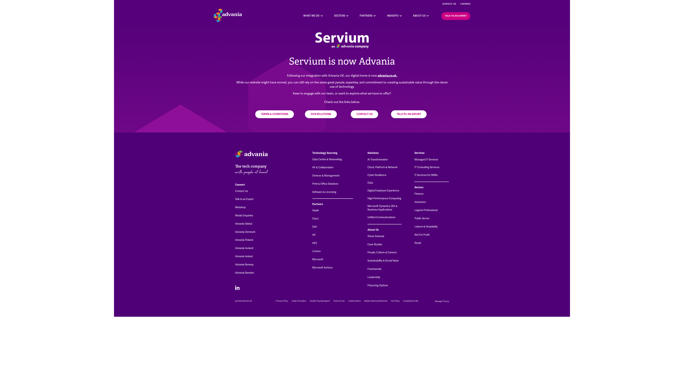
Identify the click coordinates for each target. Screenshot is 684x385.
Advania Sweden (244, 272)
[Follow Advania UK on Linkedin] (237, 287)
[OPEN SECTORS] (347, 16)
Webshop (240, 207)
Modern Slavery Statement (375, 301)
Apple (315, 210)
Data (370, 182)
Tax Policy (395, 301)
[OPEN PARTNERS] (375, 16)
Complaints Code (410, 301)
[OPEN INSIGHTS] (400, 16)
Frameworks (374, 269)
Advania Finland (244, 240)
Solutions (373, 153)
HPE (314, 243)
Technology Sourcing (324, 153)
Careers (465, 3)
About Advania (375, 236)
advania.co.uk (387, 76)
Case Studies (374, 244)
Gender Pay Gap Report (320, 301)
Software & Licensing (324, 192)
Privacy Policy (282, 301)
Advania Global (243, 223)
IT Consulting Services (426, 167)
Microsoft (317, 259)
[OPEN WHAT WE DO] (321, 16)
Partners (317, 204)
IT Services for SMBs (426, 175)
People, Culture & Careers (382, 252)
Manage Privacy (442, 301)
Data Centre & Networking (327, 159)
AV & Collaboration (322, 167)
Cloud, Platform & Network (382, 167)
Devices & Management (326, 175)
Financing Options (377, 285)
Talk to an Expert (244, 199)
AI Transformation (377, 159)
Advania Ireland (244, 256)
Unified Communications (381, 217)
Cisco (315, 218)
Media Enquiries (244, 215)
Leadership (373, 277)
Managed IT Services (426, 159)
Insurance (420, 202)
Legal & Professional (426, 210)
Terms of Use (339, 301)
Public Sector (421, 218)
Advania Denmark (245, 231)
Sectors (418, 187)
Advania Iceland (244, 248)
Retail (417, 243)
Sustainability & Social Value (383, 260)
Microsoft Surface (322, 267)
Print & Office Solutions (325, 183)
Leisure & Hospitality (426, 226)
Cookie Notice (354, 301)
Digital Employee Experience (383, 190)
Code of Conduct (299, 301)
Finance (419, 193)
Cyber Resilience (376, 175)
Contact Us (449, 3)
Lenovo (316, 251)
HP (314, 235)
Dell (314, 226)
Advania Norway (244, 264)
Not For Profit (422, 234)
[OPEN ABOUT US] (427, 16)
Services (419, 153)
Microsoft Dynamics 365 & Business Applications (382, 207)
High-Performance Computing (384, 198)
